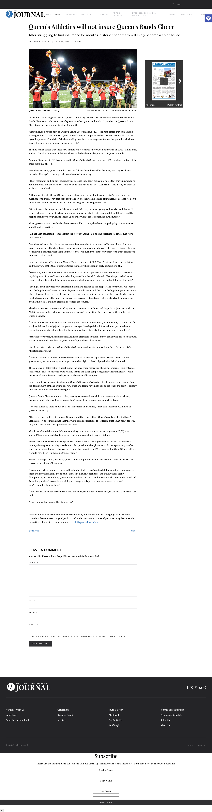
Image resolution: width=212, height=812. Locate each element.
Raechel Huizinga (39, 42)
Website (33, 624)
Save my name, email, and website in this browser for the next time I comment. (79, 636)
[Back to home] (25, 14)
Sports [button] (172, 14)
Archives (61, 720)
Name (32, 601)
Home (48, 14)
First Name (106, 780)
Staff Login (114, 725)
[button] (208, 18)
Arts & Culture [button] (117, 14)
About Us (165, 725)
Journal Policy (116, 709)
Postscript (187, 14)
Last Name (106, 791)
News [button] (58, 14)
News (78, 42)
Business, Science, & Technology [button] (144, 14)
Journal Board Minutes (172, 709)
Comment (34, 562)
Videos (202, 14)
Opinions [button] (103, 14)
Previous (34, 531)
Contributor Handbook (17, 720)
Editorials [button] (87, 14)
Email (33, 613)
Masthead (114, 714)
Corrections (63, 709)
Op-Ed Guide (115, 720)
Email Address (106, 770)
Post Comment (40, 644)
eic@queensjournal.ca (86, 522)
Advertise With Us (15, 709)
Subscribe (165, 720)
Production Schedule (171, 714)
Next (133, 531)
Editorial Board (65, 714)
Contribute (11, 714)
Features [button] (71, 14)
